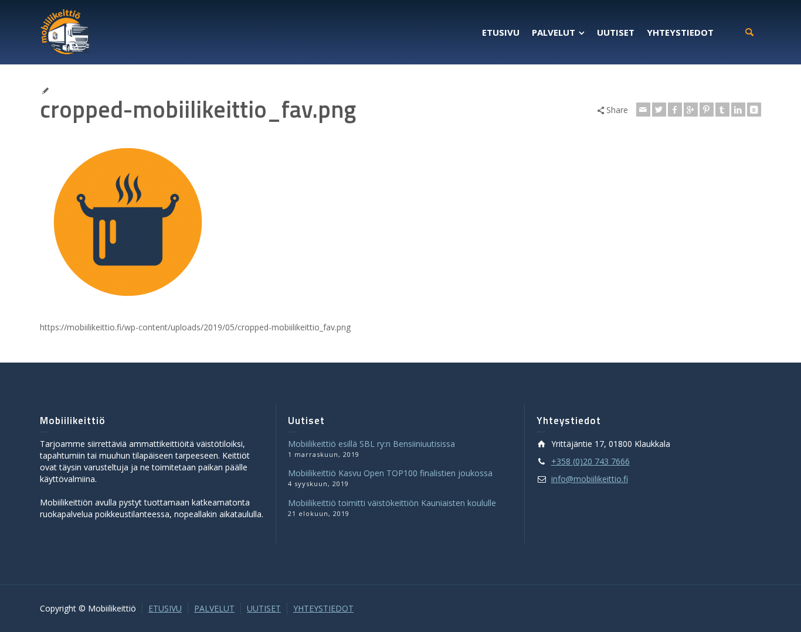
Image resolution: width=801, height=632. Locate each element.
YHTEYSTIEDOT (323, 608)
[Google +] (691, 110)
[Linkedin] (738, 110)
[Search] (749, 32)
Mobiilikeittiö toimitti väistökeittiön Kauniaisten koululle (392, 502)
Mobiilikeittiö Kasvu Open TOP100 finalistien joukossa (390, 473)
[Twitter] (659, 110)
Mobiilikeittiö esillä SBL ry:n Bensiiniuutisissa (371, 443)
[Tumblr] (722, 110)
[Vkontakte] (754, 110)
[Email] (643, 110)
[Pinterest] (707, 110)
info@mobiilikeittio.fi (589, 478)
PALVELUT (214, 608)
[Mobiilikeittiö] (66, 31)
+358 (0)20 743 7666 (590, 461)
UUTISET (264, 608)
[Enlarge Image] (400, 83)
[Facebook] (675, 110)
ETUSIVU (165, 608)
